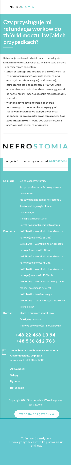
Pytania (15, 381)
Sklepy (14, 374)
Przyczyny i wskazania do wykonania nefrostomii (40, 190)
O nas (23, 312)
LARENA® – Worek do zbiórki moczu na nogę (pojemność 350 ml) (41, 234)
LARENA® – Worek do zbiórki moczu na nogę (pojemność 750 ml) (41, 259)
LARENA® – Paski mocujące (36, 294)
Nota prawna (53, 325)
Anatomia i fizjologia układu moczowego (36, 209)
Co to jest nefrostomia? (33, 180)
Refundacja (17, 387)
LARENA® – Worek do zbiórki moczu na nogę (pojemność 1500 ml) (41, 272)
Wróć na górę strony (35, 414)
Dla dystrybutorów (30, 319)
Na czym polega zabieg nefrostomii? (40, 199)
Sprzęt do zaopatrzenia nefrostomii (40, 224)
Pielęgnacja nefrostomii (33, 218)
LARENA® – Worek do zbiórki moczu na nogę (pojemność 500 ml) (41, 246)
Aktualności (17, 368)
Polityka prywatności (32, 325)
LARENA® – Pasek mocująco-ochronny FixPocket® (42, 303)
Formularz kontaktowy (41, 312)
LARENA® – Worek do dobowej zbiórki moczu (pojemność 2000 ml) (42, 284)
